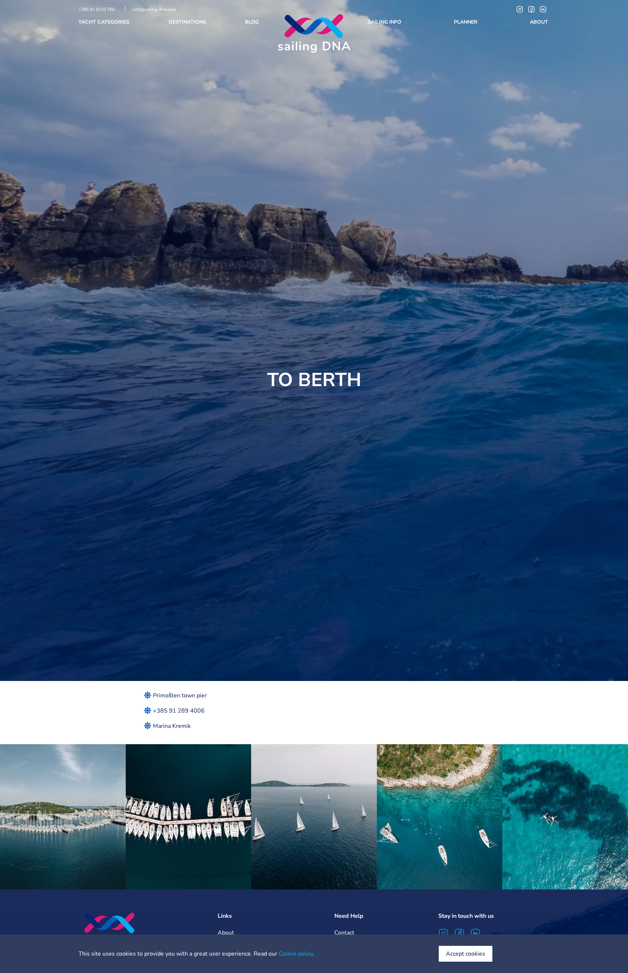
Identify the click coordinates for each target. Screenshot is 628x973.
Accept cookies (465, 954)
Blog (252, 22)
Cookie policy (296, 954)
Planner (466, 22)
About (540, 22)
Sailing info (385, 22)
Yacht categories (104, 22)
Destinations (188, 22)
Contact (344, 933)
